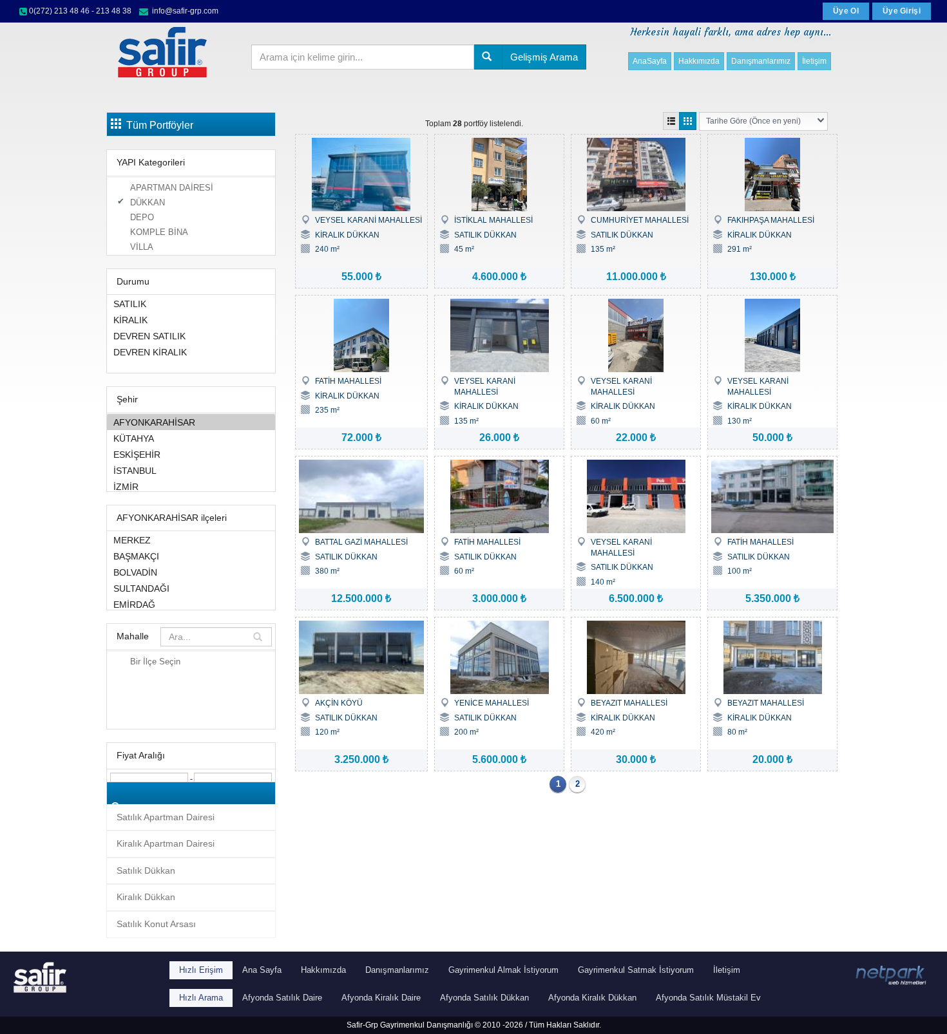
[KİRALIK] (191, 320)
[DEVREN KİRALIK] (191, 352)
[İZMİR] (191, 486)
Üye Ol (846, 10)
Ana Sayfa (262, 970)
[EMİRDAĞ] (191, 604)
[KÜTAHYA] (191, 438)
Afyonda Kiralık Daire (381, 997)
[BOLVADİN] (191, 572)
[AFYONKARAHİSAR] (191, 422)
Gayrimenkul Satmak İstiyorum (636, 970)
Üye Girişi (902, 10)
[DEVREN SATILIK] (191, 336)
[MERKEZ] (191, 540)
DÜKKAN (147, 202)
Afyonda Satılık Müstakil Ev (708, 997)
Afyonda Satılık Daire (282, 997)
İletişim (814, 61)
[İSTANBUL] (191, 470)
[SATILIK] (191, 304)
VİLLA (141, 247)
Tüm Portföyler (157, 125)
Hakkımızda (699, 61)
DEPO (142, 217)
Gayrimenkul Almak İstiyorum (503, 970)
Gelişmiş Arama (544, 57)
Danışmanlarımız (760, 61)
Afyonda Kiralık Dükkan (592, 997)
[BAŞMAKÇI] (191, 556)
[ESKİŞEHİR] (191, 454)
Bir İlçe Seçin (155, 661)
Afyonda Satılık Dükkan (484, 997)
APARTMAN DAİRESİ (171, 188)
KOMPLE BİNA (159, 232)
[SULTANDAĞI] (191, 588)
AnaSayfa (650, 61)
